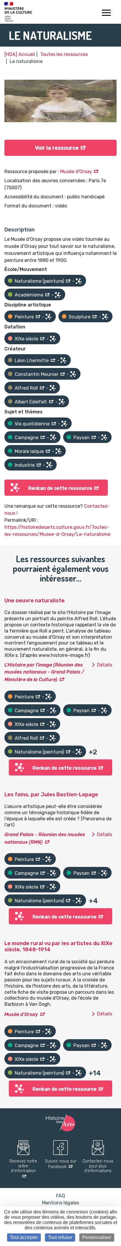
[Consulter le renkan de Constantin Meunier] (73, 374)
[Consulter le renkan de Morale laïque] (58, 451)
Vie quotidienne (32, 424)
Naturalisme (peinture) (39, 281)
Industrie (25, 465)
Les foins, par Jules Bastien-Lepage (51, 794)
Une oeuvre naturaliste (34, 600)
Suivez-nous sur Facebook (60, 1164)
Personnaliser (96, 1237)
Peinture (24, 317)
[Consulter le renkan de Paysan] (104, 437)
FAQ (60, 1196)
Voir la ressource (57, 148)
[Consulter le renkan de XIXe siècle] (53, 339)
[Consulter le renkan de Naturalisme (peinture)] (79, 281)
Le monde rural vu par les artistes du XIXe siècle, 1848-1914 (58, 946)
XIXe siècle (26, 339)
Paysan (81, 437)
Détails (104, 665)
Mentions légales (60, 1203)
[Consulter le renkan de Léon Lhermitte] (63, 360)
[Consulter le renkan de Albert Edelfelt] (62, 402)
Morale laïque (29, 451)
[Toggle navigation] (106, 13)
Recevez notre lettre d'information (23, 1166)
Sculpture (79, 317)
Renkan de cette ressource (60, 488)
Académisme (29, 295)
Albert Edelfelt (31, 402)
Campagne (26, 437)
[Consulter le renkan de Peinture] (48, 317)
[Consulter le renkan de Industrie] (49, 465)
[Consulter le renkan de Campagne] (53, 437)
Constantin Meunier (36, 374)
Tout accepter (24, 1237)
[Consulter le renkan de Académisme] (58, 295)
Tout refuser (60, 1237)
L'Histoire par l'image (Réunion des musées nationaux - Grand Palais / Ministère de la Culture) (44, 672)
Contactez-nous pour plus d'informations (98, 1166)
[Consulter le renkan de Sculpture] (105, 317)
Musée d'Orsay (76, 171)
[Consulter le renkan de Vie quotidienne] (64, 424)
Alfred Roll (26, 388)
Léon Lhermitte (32, 360)
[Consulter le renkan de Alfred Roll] (53, 388)
